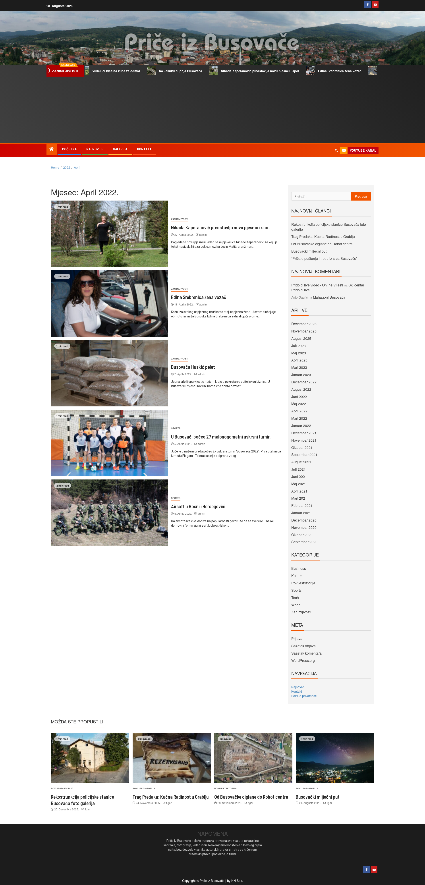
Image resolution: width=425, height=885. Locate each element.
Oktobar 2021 (302, 447)
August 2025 (301, 338)
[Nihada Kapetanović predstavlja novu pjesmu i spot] (109, 234)
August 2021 (301, 461)
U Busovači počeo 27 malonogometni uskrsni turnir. (221, 436)
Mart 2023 (299, 367)
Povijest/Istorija (303, 582)
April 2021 (299, 491)
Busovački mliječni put (308, 251)
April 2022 (299, 411)
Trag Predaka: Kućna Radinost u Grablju (323, 236)
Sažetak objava (303, 645)
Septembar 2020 (304, 541)
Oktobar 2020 (302, 534)
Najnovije (94, 149)
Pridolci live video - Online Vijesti (317, 285)
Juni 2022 (299, 396)
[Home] (51, 149)
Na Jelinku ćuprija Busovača (154, 71)
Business (298, 568)
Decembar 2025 (304, 323)
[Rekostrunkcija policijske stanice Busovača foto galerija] (90, 758)
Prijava (296, 638)
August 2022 (301, 389)
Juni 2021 (299, 476)
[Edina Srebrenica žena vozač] (109, 303)
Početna (69, 149)
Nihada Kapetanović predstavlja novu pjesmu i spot (234, 71)
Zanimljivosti (179, 219)
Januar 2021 (301, 512)
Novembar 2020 (304, 527)
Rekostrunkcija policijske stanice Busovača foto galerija (328, 227)
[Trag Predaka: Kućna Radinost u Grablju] (172, 758)
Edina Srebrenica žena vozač (314, 71)
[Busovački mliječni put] (335, 758)
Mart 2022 (299, 418)
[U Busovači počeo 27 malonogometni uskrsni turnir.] (109, 443)
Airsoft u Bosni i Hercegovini (198, 506)
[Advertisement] (212, 110)
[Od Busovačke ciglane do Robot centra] (253, 758)
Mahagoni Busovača (329, 297)
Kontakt (144, 149)
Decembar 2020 (304, 520)
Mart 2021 (299, 498)
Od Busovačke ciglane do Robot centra (322, 243)
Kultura (297, 575)
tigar (87, 809)
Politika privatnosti (304, 696)
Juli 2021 (298, 469)
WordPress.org (303, 660)
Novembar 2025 (304, 331)
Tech (295, 597)
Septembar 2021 (304, 454)
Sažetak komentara (306, 653)
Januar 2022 (301, 425)
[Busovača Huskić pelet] (109, 373)
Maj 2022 (298, 403)
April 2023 (299, 360)
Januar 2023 (301, 374)
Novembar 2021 (304, 440)
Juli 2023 (298, 345)
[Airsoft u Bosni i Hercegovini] (109, 512)
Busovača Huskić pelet (193, 367)
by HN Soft (234, 880)
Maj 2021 (298, 483)
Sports (175, 428)
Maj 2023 (298, 353)
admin (203, 234)
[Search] (336, 150)
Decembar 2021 (304, 432)
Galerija (120, 149)
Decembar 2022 (304, 382)
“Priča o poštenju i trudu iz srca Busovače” (324, 258)
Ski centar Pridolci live (371, 71)
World (296, 604)
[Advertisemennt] (268, 37)
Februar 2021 (302, 505)
